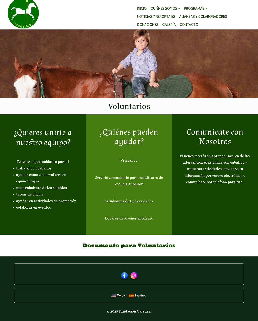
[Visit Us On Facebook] (124, 276)
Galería (169, 25)
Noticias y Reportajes (156, 17)
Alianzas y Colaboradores (203, 17)
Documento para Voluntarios (129, 245)
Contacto (189, 25)
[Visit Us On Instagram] (133, 276)
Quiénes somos (164, 8)
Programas (194, 8)
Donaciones (147, 25)
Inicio (142, 8)
